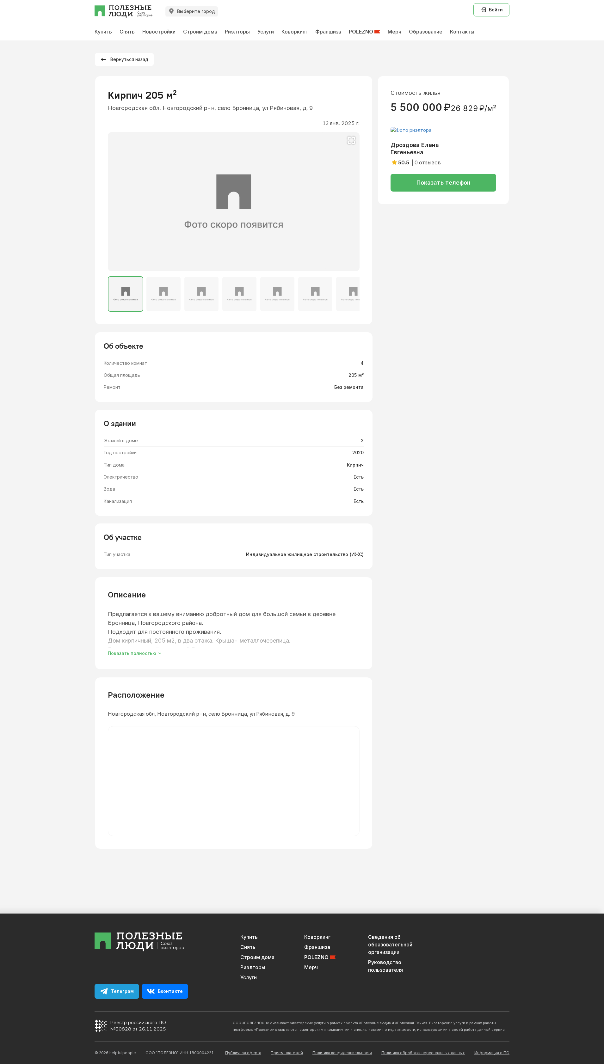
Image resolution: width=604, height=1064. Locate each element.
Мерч (311, 967)
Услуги (248, 977)
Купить (249, 937)
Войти (496, 9)
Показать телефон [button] (443, 182)
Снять (248, 947)
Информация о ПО (491, 1052)
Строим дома (257, 957)
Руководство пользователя (385, 966)
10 (262, 262)
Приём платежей (287, 1052)
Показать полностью (132, 653)
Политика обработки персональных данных (423, 1052)
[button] (351, 202)
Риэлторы (252, 967)
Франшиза (317, 947)
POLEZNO (316, 957)
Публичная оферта (243, 1052)
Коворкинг (317, 937)
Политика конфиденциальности (342, 1052)
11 (269, 262)
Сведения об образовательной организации (390, 944)
